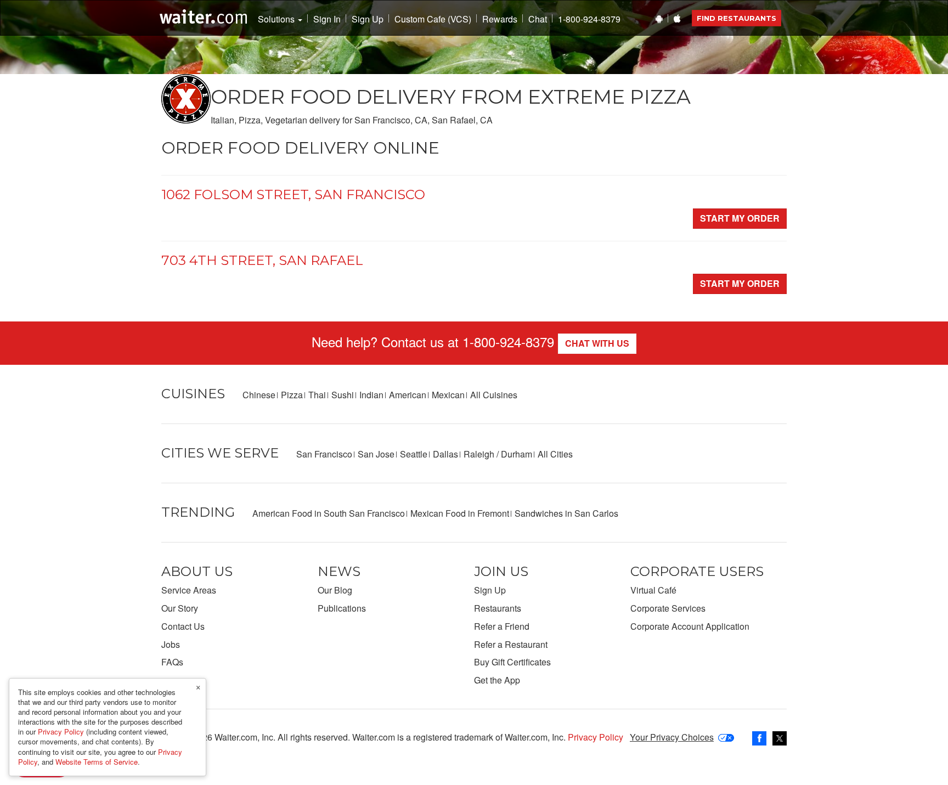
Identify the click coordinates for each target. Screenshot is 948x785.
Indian (371, 394)
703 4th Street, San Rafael (262, 260)
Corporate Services (668, 608)
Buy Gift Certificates (512, 662)
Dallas (445, 454)
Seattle (413, 454)
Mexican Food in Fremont (459, 513)
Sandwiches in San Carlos (566, 513)
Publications (342, 608)
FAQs (172, 662)
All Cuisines (493, 394)
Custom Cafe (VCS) (432, 19)
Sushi (342, 394)
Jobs (170, 644)
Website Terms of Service (96, 761)
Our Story (179, 608)
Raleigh (479, 454)
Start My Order (740, 218)
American (407, 394)
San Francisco (324, 454)
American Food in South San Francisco (328, 513)
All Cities (555, 454)
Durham (516, 454)
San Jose (376, 454)
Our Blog (335, 590)
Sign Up (367, 19)
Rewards (499, 19)
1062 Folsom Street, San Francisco (293, 194)
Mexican (448, 394)
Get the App (497, 680)
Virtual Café (653, 590)
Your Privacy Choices (672, 737)
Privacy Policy (595, 737)
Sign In (327, 19)
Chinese (258, 394)
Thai (317, 394)
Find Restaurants (736, 18)
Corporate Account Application (689, 626)
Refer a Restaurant (511, 644)
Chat (537, 19)
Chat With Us (597, 343)
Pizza (292, 394)
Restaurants (497, 608)
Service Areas (188, 590)
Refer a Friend (501, 626)
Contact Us (183, 626)
